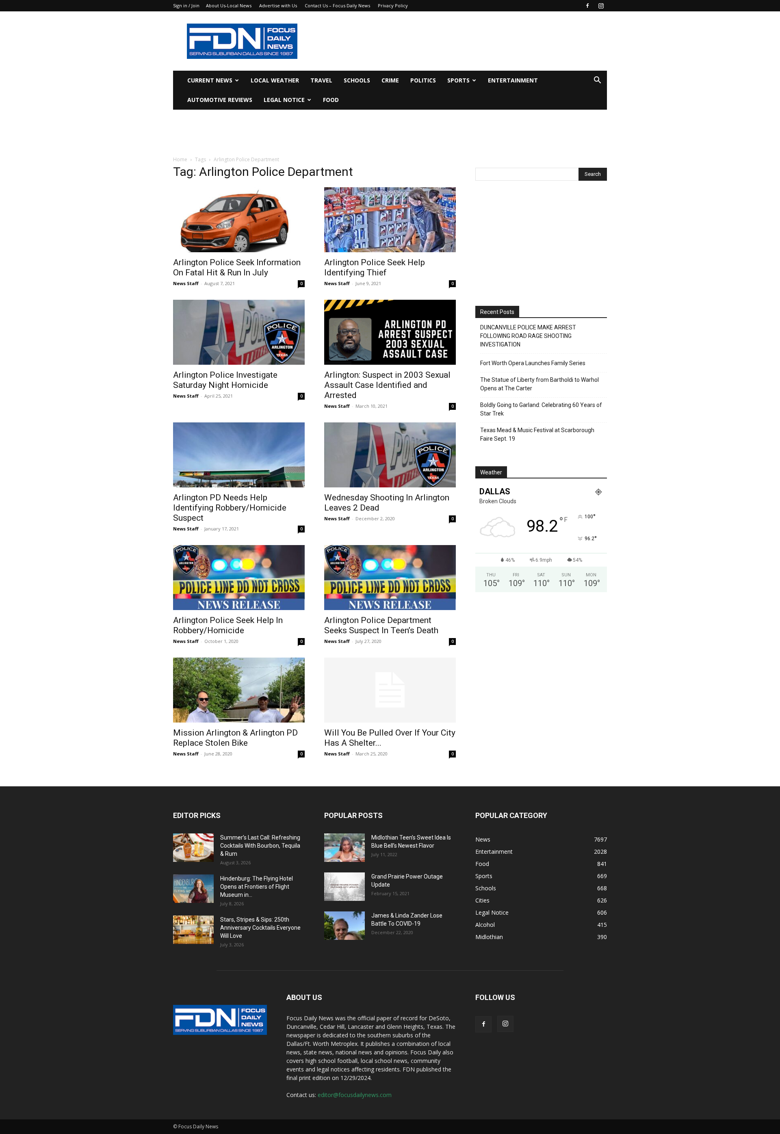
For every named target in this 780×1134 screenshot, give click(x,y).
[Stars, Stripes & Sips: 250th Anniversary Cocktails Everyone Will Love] (193, 929)
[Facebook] (587, 5)
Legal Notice (284, 100)
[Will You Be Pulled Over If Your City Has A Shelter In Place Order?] (390, 690)
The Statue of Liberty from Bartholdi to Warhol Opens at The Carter (539, 384)
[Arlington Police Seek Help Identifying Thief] (390, 219)
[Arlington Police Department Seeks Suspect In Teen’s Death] (390, 577)
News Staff (186, 283)
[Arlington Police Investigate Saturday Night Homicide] (239, 332)
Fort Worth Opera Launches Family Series (532, 363)
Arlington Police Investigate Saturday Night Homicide (225, 380)
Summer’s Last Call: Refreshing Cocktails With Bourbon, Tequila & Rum (260, 845)
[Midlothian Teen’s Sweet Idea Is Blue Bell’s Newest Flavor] (344, 847)
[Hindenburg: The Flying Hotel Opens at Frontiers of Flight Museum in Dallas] (193, 888)
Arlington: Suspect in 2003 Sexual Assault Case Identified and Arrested (387, 385)
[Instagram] (601, 5)
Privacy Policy (393, 5)
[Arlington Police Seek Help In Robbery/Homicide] (239, 577)
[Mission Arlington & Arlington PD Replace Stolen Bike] (239, 690)
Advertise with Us (278, 5)
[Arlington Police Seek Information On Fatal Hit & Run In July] (239, 219)
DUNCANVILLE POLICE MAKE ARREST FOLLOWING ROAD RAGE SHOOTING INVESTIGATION (528, 336)
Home (180, 159)
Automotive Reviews (219, 100)
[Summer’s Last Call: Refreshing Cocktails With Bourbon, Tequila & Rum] (193, 847)
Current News (209, 80)
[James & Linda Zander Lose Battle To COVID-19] (344, 925)
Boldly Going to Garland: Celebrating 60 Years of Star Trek (541, 409)
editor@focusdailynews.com (355, 1095)
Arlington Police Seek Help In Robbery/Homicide (228, 625)
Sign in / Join (186, 5)
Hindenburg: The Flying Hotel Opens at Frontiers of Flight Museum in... (256, 886)
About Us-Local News (228, 5)
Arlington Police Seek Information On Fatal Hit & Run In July (237, 267)
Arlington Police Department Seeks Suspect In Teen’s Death (381, 625)
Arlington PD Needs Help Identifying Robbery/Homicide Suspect (229, 508)
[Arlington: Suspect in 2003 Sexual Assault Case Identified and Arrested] (390, 332)
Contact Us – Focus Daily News (337, 5)
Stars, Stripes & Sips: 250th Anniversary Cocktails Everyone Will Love (260, 927)
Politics (423, 80)
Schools (357, 80)
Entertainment (513, 80)
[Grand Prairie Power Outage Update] (344, 886)
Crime (390, 80)
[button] (597, 81)
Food (331, 100)
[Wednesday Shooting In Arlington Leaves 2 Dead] (390, 454)
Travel (321, 80)
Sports (458, 80)
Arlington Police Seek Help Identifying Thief (374, 267)
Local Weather (275, 80)
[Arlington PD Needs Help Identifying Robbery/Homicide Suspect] (239, 454)
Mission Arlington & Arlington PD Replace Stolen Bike (235, 738)
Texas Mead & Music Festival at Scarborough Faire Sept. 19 (537, 434)
